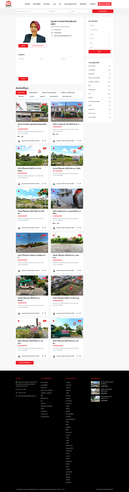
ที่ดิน (90, 86)
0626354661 (57, 33)
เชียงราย (68, 474)
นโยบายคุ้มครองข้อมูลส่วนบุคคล (104, 489)
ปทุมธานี (68, 411)
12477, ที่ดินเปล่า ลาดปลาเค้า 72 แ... (106, 397)
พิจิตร (67, 424)
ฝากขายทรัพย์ (105, 4)
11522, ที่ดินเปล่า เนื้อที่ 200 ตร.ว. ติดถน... (65, 341)
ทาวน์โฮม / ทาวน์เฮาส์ (94, 82)
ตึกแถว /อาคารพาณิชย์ (94, 78)
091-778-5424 (21, 389)
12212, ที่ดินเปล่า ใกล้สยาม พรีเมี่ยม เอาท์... (31, 256)
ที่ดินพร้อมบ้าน (92, 89)
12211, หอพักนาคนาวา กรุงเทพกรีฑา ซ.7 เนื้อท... (67, 212)
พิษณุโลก (68, 427)
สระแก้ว (68, 456)
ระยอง (67, 438)
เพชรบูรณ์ (68, 482)
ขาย (54, 4)
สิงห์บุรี (68, 459)
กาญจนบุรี (68, 385)
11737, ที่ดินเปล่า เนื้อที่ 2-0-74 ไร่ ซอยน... (29, 169)
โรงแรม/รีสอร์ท (92, 117)
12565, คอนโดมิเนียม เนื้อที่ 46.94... (106, 390)
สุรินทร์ (68, 464)
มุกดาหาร (68, 435)
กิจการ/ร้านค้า (92, 66)
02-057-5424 (22, 393)
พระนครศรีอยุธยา (70, 419)
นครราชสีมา (69, 401)
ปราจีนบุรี (68, 417)
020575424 (57, 30)
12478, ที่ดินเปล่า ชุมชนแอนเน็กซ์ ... (107, 383)
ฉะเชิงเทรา (68, 390)
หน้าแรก (27, 4)
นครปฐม (68, 398)
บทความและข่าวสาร (70, 4)
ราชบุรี (67, 440)
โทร (38, 46)
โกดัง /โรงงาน (92, 113)
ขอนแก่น (68, 388)
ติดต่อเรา (93, 4)
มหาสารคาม (69, 432)
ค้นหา (99, 52)
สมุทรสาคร (69, 451)
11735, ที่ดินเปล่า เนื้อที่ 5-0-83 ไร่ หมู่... (66, 298)
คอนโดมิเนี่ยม (92, 70)
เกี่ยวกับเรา (83, 4)
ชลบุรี (67, 393)
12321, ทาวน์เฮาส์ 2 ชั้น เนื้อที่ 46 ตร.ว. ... (67, 124)
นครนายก (68, 396)
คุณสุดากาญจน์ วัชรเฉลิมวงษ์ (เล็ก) (63, 23)
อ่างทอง (68, 469)
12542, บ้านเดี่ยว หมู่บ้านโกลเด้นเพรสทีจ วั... (32, 125)
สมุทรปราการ (69, 446)
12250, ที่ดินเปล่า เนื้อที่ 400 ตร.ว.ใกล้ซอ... (31, 212)
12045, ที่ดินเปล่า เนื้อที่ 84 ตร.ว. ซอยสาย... (66, 256)
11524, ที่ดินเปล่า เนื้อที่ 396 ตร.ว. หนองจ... (30, 341)
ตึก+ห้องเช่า (91, 74)
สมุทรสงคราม (69, 448)
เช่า (60, 4)
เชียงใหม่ (68, 477)
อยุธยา (67, 467)
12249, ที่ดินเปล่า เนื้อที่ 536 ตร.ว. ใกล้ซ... (67, 168)
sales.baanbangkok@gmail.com (63, 36)
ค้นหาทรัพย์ (36, 4)
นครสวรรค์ (69, 403)
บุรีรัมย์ (68, 409)
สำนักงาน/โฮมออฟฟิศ (94, 101)
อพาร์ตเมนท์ (91, 109)
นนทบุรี (67, 406)
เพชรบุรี (68, 480)
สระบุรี (67, 453)
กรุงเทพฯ (68, 382)
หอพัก (90, 105)
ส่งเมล (23, 46)
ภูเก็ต (67, 430)
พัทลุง (67, 422)
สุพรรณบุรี (69, 461)
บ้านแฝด (91, 97)
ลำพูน (67, 443)
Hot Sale (47, 4)
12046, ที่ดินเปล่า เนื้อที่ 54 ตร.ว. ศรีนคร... (29, 299)
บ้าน (89, 93)
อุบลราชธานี (69, 472)
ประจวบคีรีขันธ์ (69, 414)
